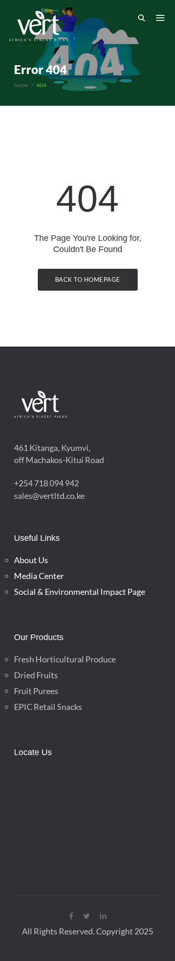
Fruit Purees (36, 691)
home (21, 85)
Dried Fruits (36, 675)
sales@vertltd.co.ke (49, 496)
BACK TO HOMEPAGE (87, 279)
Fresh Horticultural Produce (65, 659)
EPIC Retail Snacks (48, 707)
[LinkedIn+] (103, 915)
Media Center (39, 576)
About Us (31, 560)
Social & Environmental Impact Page (79, 591)
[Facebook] (71, 915)
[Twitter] (86, 915)
